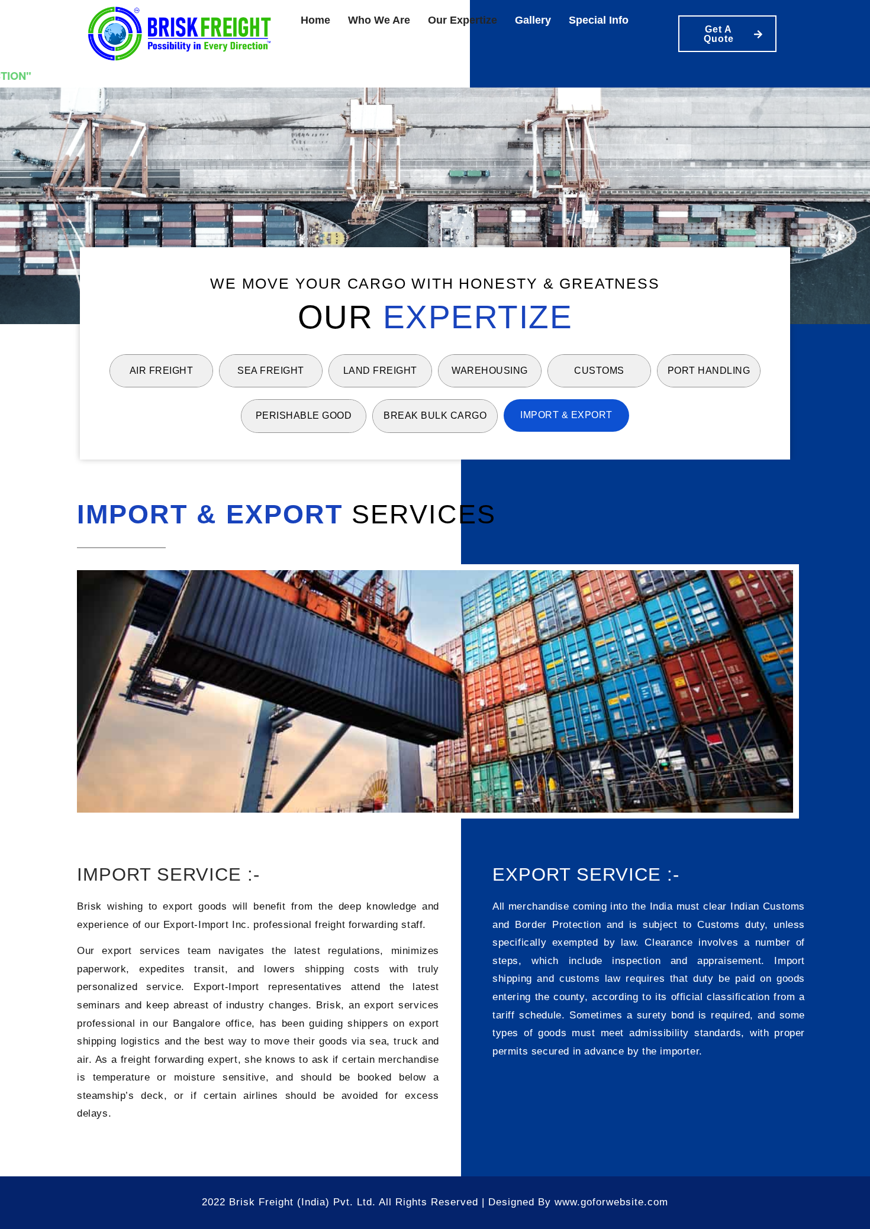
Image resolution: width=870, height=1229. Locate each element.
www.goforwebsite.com (611, 1202)
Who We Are (379, 20)
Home (315, 20)
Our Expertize (462, 20)
